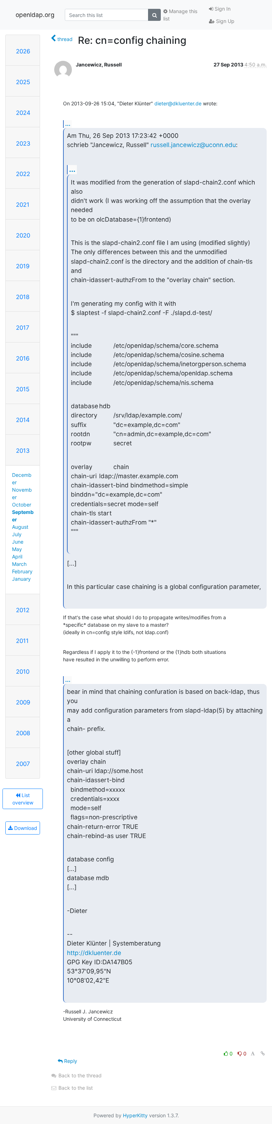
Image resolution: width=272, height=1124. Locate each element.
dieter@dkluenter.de (178, 103)
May (17, 549)
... (67, 123)
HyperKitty (135, 1115)
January (21, 579)
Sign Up (224, 21)
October (21, 505)
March (19, 564)
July (17, 534)
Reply (70, 1061)
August (20, 527)
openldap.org (35, 14)
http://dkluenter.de (94, 952)
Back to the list (75, 1088)
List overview (22, 799)
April (17, 557)
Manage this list (180, 15)
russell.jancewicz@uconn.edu (193, 144)
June (17, 542)
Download (25, 828)
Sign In (222, 9)
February (22, 571)
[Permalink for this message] (263, 1053)
